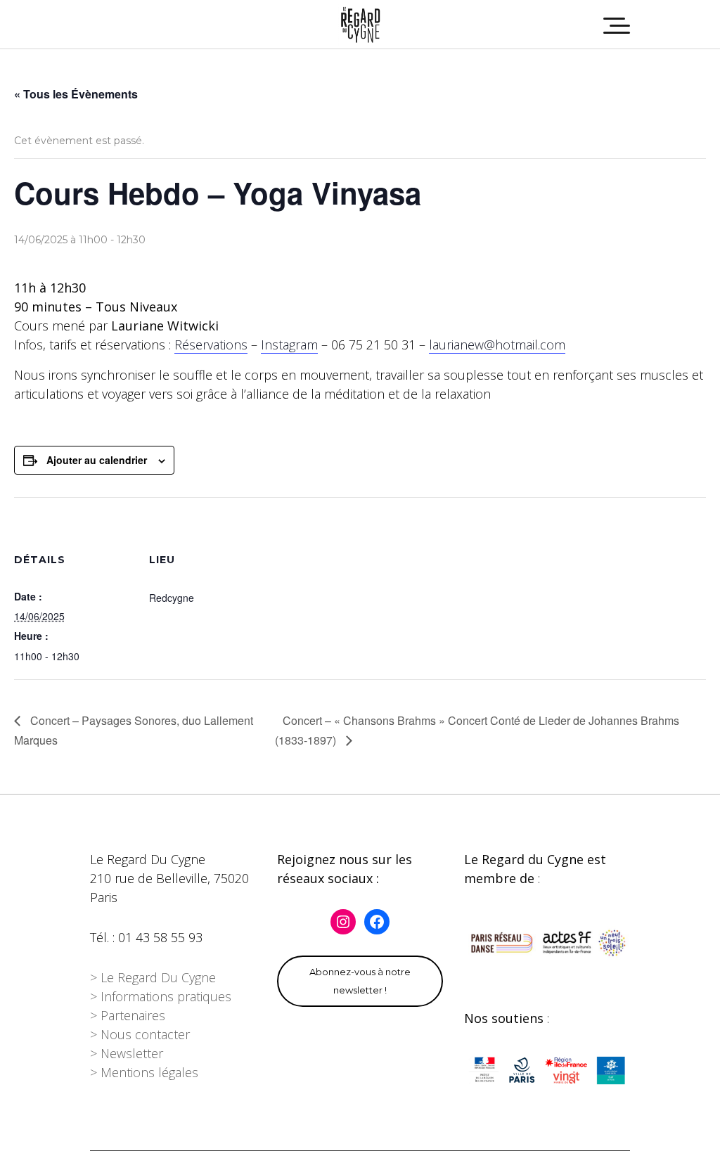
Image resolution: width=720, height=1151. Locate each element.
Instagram (289, 344)
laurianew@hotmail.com (497, 344)
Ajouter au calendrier (96, 460)
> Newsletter (126, 1053)
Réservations (211, 344)
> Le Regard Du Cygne (153, 977)
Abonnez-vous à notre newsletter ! (360, 981)
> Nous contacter (140, 1034)
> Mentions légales (144, 1072)
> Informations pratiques (160, 996)
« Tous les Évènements (76, 94)
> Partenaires (127, 1015)
